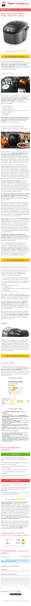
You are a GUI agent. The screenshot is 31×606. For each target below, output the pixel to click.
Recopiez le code (4, 591)
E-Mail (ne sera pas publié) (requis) (8, 574)
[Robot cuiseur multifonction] (15, 7)
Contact (17, 601)
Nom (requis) (4, 569)
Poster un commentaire (24, 556)
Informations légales (23, 601)
